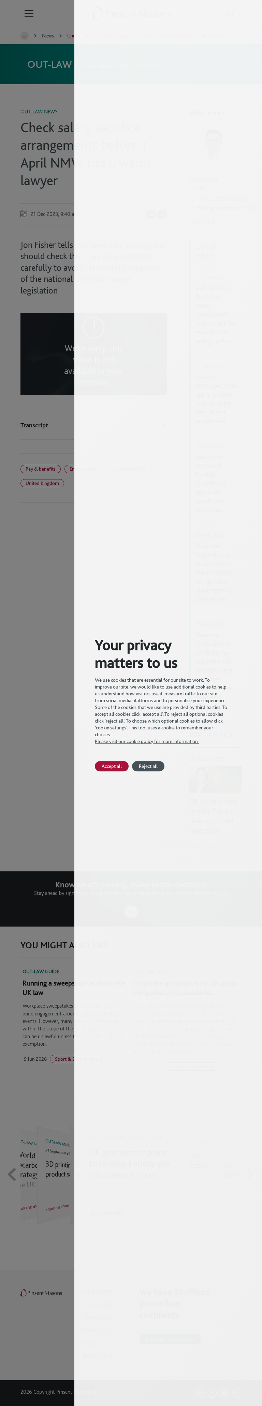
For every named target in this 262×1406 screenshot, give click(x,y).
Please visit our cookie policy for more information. (147, 741)
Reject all (148, 766)
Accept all (112, 766)
